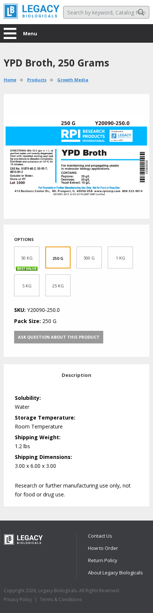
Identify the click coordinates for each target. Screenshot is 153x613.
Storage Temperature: (45, 417)
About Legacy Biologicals (115, 572)
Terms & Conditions (61, 599)
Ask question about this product (59, 337)
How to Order (103, 548)
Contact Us (100, 535)
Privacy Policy (18, 599)
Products (36, 79)
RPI (31, 11)
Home (10, 79)
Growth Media (72, 79)
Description (76, 375)
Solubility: (28, 397)
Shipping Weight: (38, 437)
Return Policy (102, 560)
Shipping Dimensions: (43, 456)
